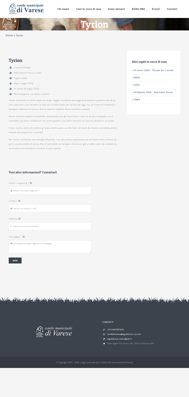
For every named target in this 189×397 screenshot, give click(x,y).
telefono (13, 218)
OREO (137, 77)
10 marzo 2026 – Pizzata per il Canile (154, 70)
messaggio (15, 236)
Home (9, 35)
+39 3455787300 (115, 329)
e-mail (13, 201)
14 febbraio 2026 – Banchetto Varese (153, 92)
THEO (137, 85)
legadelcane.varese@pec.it (119, 339)
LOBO (137, 99)
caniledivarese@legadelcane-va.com (124, 334)
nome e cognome (19, 183)
